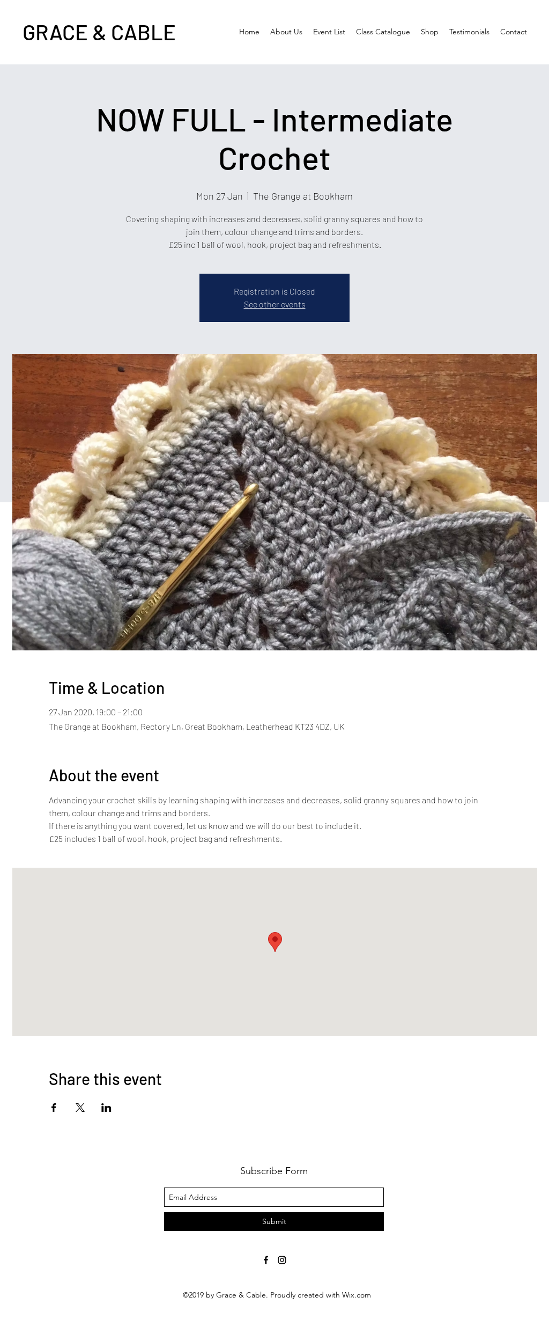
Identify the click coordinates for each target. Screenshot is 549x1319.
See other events (275, 304)
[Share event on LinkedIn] (106, 1107)
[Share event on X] (80, 1107)
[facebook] (266, 1260)
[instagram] (282, 1260)
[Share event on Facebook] (54, 1107)
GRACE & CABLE (99, 32)
